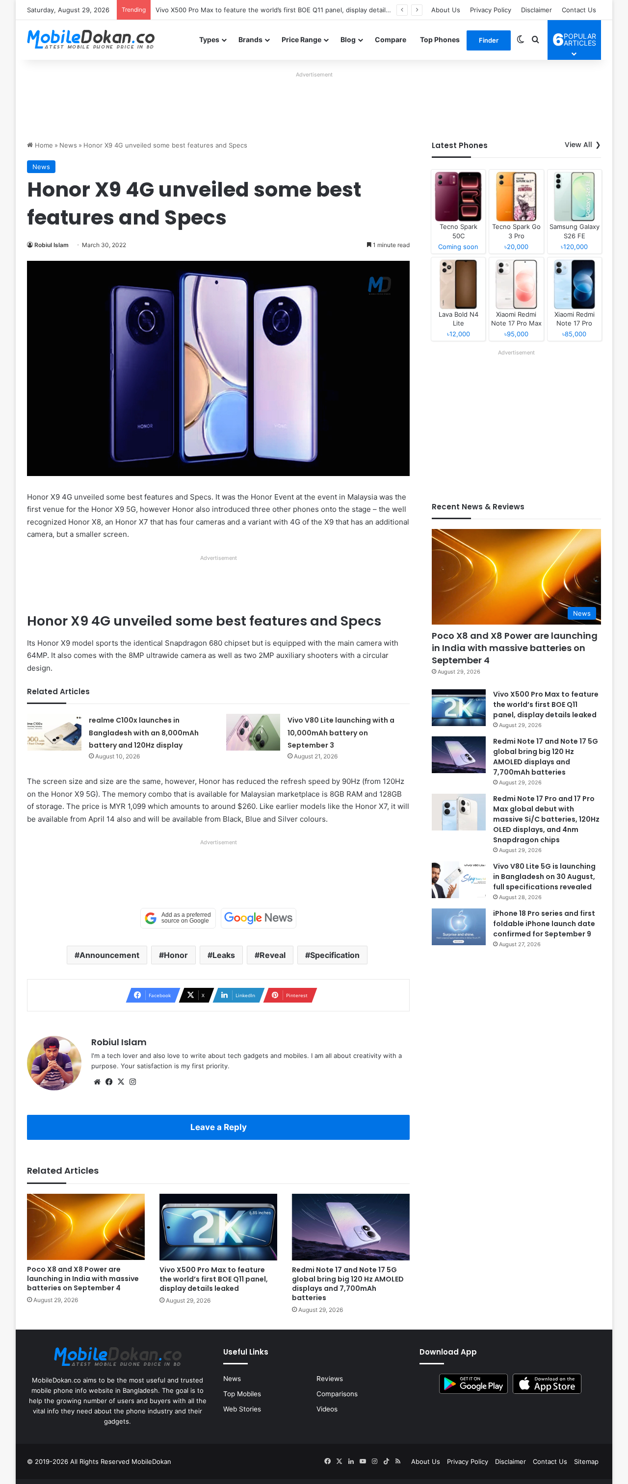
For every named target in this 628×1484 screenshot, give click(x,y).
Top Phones (440, 39)
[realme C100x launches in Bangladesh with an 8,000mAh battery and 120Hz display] (54, 732)
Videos (327, 1409)
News (68, 145)
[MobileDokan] (91, 39)
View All (578, 145)
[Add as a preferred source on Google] (178, 918)
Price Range (301, 39)
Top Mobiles (242, 1394)
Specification (335, 955)
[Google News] (258, 918)
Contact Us (579, 10)
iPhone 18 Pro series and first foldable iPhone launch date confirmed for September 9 (544, 923)
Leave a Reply (218, 1127)
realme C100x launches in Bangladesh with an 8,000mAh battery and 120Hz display (144, 732)
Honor (176, 955)
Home (43, 145)
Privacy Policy (490, 10)
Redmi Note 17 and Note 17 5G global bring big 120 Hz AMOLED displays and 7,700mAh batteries (348, 1284)
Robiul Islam (51, 245)
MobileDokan (151, 1461)
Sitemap (586, 1461)
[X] (121, 1082)
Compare (390, 39)
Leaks (223, 955)
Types (209, 39)
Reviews (329, 1379)
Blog (348, 39)
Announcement (109, 955)
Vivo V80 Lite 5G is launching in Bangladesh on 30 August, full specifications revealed (544, 876)
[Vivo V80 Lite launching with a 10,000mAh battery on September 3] (253, 732)
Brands (250, 39)
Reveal (273, 955)
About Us (445, 10)
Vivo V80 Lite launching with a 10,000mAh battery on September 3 (341, 732)
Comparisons (337, 1394)
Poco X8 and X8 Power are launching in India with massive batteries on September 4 (83, 1278)
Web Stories (242, 1409)
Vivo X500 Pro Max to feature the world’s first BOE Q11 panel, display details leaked (283, 10)
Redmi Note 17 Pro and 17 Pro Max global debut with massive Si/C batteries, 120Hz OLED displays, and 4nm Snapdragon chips (546, 819)
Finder (488, 40)
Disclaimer (536, 10)
